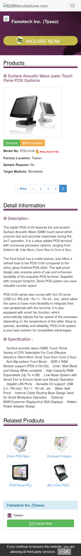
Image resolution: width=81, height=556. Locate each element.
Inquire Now (43, 41)
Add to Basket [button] (34, 143)
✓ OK (64, 552)
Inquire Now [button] (43, 523)
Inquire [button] (13, 143)
